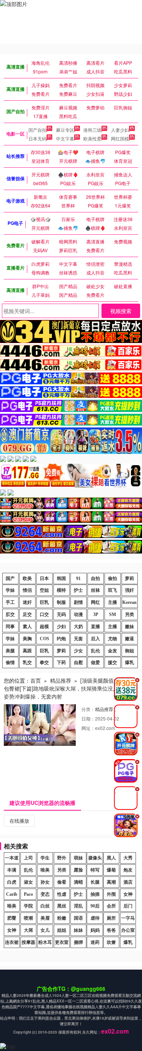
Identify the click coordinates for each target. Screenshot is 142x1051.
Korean (129, 602)
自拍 (95, 578)
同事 (10, 626)
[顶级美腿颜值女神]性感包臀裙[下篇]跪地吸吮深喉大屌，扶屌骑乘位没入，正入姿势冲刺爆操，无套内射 (70, 688)
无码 (61, 614)
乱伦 (95, 650)
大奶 (78, 626)
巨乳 (44, 602)
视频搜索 (120, 311)
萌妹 (78, 858)
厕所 (111, 918)
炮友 (128, 870)
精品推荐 (60, 680)
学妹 (10, 590)
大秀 (128, 858)
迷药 (95, 942)
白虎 (11, 882)
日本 (44, 578)
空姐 (44, 590)
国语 (78, 918)
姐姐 (61, 930)
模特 (61, 590)
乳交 (27, 662)
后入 (95, 638)
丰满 (11, 870)
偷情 (10, 662)
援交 (112, 662)
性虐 (61, 894)
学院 (28, 906)
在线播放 (19, 820)
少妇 (61, 626)
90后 (95, 906)
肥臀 (11, 918)
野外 (61, 858)
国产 (10, 578)
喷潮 (28, 918)
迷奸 (27, 602)
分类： (88, 709)
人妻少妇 (120, 129)
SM (112, 614)
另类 (129, 614)
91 (78, 578)
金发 (112, 650)
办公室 (128, 930)
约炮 (61, 638)
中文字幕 (65, 138)
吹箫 (111, 942)
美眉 (45, 918)
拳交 (44, 662)
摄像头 (95, 858)
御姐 (129, 650)
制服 (61, 602)
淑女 (28, 882)
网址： (88, 728)
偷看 (61, 882)
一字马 (128, 918)
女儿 (45, 930)
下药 (61, 662)
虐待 (95, 918)
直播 (95, 626)
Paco (28, 894)
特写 (95, 870)
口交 (44, 614)
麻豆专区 (65, 129)
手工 (10, 602)
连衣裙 (12, 942)
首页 (35, 680)
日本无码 (37, 138)
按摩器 (28, 942)
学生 (45, 858)
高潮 (111, 882)
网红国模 (120, 138)
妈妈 (95, 930)
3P (95, 614)
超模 (44, 626)
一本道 (12, 858)
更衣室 (62, 942)
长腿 (95, 882)
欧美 (27, 578)
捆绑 (78, 942)
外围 (111, 894)
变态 (45, 894)
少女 (78, 650)
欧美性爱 (92, 138)
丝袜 (95, 590)
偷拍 (112, 578)
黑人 (111, 858)
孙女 (45, 882)
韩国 (61, 578)
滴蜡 (78, 882)
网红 (95, 602)
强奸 (129, 590)
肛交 (10, 614)
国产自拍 (37, 129)
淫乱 (78, 906)
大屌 (28, 930)
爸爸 (111, 930)
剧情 (78, 602)
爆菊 (111, 870)
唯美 (45, 870)
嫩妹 (129, 626)
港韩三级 (92, 129)
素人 (27, 626)
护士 (78, 590)
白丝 (45, 906)
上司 (28, 858)
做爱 (95, 662)
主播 (112, 602)
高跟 (27, 650)
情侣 (27, 590)
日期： (88, 718)
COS (44, 638)
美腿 (10, 650)
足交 (27, 614)
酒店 (128, 882)
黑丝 (61, 906)
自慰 (78, 662)
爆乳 (129, 662)
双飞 (112, 590)
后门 (128, 906)
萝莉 (129, 578)
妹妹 (78, 930)
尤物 (112, 638)
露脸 (78, 870)
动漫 (78, 614)
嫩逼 (129, 638)
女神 (128, 894)
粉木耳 (45, 942)
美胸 (27, 638)
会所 (111, 906)
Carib (11, 894)
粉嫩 (61, 918)
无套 (78, 638)
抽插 (95, 894)
